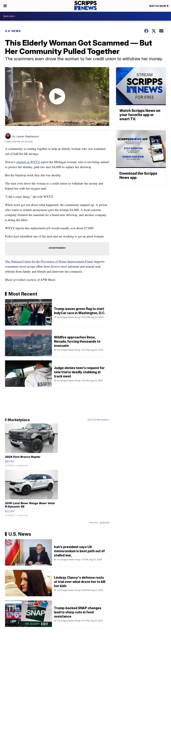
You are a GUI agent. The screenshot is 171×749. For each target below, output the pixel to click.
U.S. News (13, 31)
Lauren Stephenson (27, 136)
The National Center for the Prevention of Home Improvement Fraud (49, 261)
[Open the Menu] (5, 6)
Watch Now (158, 6)
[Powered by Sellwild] (104, 522)
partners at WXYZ (28, 162)
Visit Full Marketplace (98, 420)
